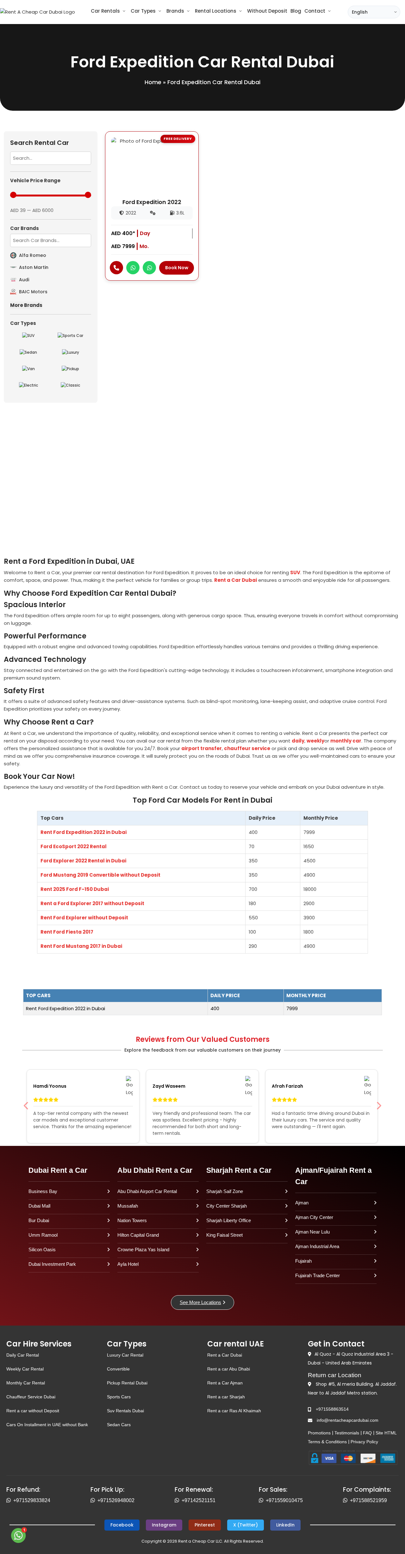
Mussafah (127, 1206)
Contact (314, 11)
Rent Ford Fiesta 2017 (66, 932)
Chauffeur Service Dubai (30, 1396)
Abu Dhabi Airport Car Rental (147, 1191)
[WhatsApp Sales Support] (262, 1500)
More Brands (26, 305)
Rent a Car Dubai (235, 580)
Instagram (164, 1525)
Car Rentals (105, 11)
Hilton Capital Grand (138, 1235)
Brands (175, 11)
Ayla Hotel (128, 1264)
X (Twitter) (245, 1525)
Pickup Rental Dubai (127, 1382)
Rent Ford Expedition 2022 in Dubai (83, 832)
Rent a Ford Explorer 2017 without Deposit (92, 903)
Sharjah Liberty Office (228, 1220)
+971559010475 (284, 1500)
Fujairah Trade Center (317, 1275)
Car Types (143, 11)
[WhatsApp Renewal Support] (178, 1500)
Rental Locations (215, 11)
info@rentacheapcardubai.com (347, 1420)
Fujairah (303, 1261)
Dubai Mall (39, 1206)
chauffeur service (247, 748)
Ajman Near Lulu (312, 1231)
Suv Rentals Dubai (125, 1410)
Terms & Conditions (327, 1441)
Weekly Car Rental (25, 1368)
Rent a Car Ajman (225, 1382)
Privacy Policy (364, 1441)
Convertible (118, 1368)
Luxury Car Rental (125, 1355)
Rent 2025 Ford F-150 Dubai (75, 889)
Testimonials (346, 1432)
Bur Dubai (38, 1220)
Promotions (319, 1432)
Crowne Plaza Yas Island (143, 1249)
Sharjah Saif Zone (224, 1191)
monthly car (345, 740)
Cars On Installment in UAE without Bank (47, 1424)
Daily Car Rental (22, 1355)
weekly (315, 740)
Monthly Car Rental (25, 1382)
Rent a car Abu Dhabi (228, 1368)
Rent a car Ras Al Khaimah (234, 1410)
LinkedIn (285, 1525)
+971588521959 (368, 1500)
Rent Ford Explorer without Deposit (84, 917)
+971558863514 (332, 1409)
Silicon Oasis (42, 1249)
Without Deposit (267, 11)
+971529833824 (31, 1500)
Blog (295, 11)
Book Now (176, 267)
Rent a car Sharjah (226, 1396)
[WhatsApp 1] (133, 267)
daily (298, 740)
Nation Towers (132, 1220)
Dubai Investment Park (52, 1264)
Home (153, 82)
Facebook (122, 1525)
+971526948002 (115, 1500)
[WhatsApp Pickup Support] (93, 1500)
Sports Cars (119, 1396)
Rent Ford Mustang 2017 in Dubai (81, 946)
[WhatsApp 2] (149, 267)
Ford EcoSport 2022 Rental (73, 846)
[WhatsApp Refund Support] (9, 1500)
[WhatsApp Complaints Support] (346, 1500)
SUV (295, 572)
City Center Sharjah (226, 1206)
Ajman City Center (314, 1217)
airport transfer (201, 748)
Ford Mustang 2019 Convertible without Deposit (100, 875)
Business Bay (42, 1191)
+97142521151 (198, 1500)
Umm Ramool (43, 1235)
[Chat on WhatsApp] (19, 1535)
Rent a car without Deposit (32, 1410)
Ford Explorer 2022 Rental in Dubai (83, 860)
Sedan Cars (119, 1424)
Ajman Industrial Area (317, 1246)
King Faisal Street (224, 1235)
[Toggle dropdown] (124, 11)
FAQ (367, 1432)
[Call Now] (116, 267)
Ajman (301, 1202)
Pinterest (205, 1525)
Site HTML (386, 1432)
